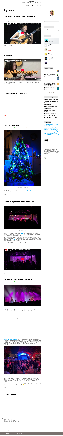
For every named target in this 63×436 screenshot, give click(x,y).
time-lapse (55, 133)
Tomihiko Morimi (46, 76)
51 (8, 430)
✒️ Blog (21, 5)
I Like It (30, 281)
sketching (53, 132)
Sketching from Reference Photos (50, 117)
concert (18, 281)
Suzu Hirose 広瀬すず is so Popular (50, 113)
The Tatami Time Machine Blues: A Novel (49, 75)
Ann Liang (46, 71)
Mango (54, 128)
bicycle (47, 124)
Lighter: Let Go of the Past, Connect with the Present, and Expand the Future (50, 84)
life (49, 128)
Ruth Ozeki (46, 89)
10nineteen (31, 1)
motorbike (56, 128)
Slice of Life (24, 127)
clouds (45, 125)
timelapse (45, 134)
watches (56, 134)
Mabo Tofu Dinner (47, 104)
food (54, 127)
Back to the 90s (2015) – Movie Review (51, 99)
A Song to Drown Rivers (48, 70)
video (54, 134)
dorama (47, 127)
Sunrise (13, 239)
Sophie (50, 133)
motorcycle (46, 129)
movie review (49, 129)
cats (57, 124)
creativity (48, 125)
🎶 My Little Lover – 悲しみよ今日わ (16, 93)
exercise (49, 127)
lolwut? (51, 128)
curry (51, 125)
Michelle (22, 233)
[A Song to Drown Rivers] (58, 71)
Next (11, 430)
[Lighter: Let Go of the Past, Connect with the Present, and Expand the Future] (58, 84)
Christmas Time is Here (11, 125)
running (49, 132)
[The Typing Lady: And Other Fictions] (58, 88)
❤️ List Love (27, 5)
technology (52, 133)
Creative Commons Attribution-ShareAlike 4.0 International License (51, 143)
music (15, 21)
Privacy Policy (47, 145)
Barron (50, 40)
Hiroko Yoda (46, 81)
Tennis (27, 309)
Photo (33, 5)
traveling (51, 134)
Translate (52, 22)
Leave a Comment (25, 21)
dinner (45, 127)
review (47, 132)
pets (57, 129)
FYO (9, 239)
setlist (7, 313)
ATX (15, 281)
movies (52, 129)
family (51, 127)
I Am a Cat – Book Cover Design (50, 115)
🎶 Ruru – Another (10, 394)
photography (46, 130)
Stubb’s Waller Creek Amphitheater (11, 339)
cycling (53, 125)
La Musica (19, 21)
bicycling (51, 124)
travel (48, 134)
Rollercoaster (8, 55)
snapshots (46, 133)
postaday (18, 127)
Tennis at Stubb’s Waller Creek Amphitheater (18, 279)
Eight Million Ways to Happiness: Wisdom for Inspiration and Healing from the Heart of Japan (50, 79)
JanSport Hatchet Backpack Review (51, 106)
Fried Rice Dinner (47, 108)
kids (46, 128)
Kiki (48, 128)
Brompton (54, 124)
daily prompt (56, 125)
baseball (45, 124)
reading (45, 132)
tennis (26, 281)
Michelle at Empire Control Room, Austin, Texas (19, 202)
